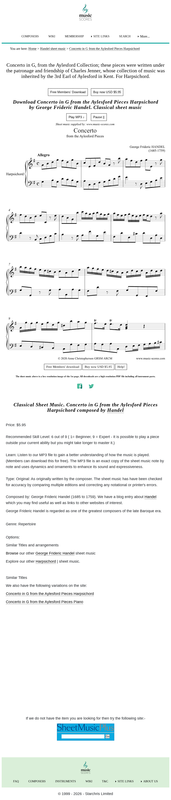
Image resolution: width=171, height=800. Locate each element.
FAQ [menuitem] (16, 781)
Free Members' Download (68, 92)
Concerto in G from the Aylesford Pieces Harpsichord (50, 594)
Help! (121, 366)
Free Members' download (62, 366)
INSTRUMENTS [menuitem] (65, 781)
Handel (115, 410)
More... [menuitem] (145, 36)
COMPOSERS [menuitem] (30, 36)
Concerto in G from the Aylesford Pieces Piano (44, 602)
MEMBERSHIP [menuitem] (74, 36)
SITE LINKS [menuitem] (101, 36)
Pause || (98, 117)
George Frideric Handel (54, 553)
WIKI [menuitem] (51, 36)
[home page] (85, 12)
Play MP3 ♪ (76, 117)
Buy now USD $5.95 (107, 92)
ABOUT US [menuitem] (150, 781)
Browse (12, 553)
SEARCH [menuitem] (125, 36)
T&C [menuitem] (105, 781)
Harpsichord (46, 561)
